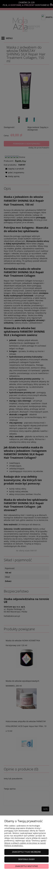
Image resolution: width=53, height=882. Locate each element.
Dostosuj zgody (26, 859)
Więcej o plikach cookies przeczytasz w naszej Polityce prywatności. (25, 844)
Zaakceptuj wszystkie (26, 866)
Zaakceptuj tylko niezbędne (26, 852)
